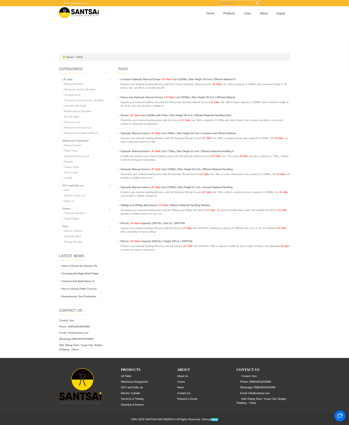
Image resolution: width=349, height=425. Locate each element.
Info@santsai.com (78, 332)
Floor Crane (71, 172)
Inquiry (281, 13)
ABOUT (183, 370)
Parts (65, 226)
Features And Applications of (78, 281)
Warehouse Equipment (75, 140)
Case (247, 13)
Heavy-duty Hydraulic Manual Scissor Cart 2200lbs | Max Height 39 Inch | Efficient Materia (178, 97)
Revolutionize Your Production (79, 296)
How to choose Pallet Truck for (79, 288)
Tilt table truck (72, 94)
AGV (66, 190)
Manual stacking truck (76, 156)
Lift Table (67, 79)
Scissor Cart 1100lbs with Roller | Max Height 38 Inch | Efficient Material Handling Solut (176, 115)
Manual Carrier (72, 145)
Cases (181, 381)
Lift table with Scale (75, 105)
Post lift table (71, 116)
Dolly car (69, 201)
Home (210, 13)
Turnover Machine (74, 213)
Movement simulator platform (81, 133)
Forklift (68, 177)
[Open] (345, 54)
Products (229, 13)
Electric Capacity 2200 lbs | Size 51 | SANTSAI (153, 223)
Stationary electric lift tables (80, 89)
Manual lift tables (74, 83)
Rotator (66, 208)
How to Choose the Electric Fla (79, 265)
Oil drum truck (72, 122)
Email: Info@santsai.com (75, 3)
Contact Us (184, 393)
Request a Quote (187, 398)
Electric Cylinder (73, 230)
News (180, 387)
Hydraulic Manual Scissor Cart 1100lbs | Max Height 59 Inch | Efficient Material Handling (177, 169)
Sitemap (206, 419)
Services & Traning (132, 398)
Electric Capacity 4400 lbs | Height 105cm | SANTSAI (156, 241)
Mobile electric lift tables (78, 111)
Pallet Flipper (71, 218)
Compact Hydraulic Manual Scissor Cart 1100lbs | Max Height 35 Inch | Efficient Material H (178, 79)
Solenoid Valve (72, 236)
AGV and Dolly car (72, 185)
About (264, 13)
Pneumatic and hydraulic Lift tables (84, 100)
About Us (182, 376)
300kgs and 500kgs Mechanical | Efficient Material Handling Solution (165, 205)
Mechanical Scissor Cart (78, 127)
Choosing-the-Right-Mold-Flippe (80, 273)
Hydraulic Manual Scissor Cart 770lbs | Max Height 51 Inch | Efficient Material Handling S (177, 151)
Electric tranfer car (74, 195)
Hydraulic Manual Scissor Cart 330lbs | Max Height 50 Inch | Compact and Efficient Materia (178, 133)
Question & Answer (132, 404)
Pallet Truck (71, 150)
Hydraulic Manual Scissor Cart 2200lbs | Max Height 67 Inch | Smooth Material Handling (177, 187)
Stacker (68, 161)
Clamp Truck (71, 167)
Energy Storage (73, 241)
